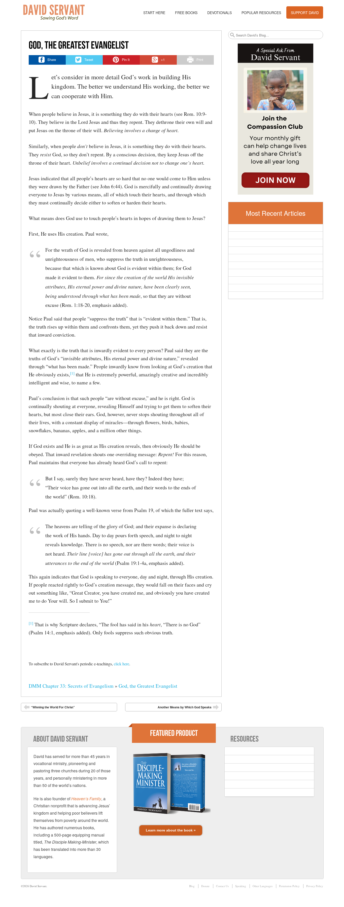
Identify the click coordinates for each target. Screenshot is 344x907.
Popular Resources (261, 12)
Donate (205, 886)
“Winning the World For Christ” (53, 707)
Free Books (186, 12)
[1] (72, 373)
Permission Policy (289, 886)
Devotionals (219, 12)
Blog (192, 886)
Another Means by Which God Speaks (185, 707)
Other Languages (262, 886)
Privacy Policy (314, 886)
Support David (305, 12)
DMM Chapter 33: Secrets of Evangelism (71, 685)
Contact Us (222, 886)
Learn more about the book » (171, 830)
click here (121, 663)
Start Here (154, 12)
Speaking (240, 886)
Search (232, 35)
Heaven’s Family (86, 799)
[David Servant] (57, 13)
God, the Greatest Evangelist (148, 685)
